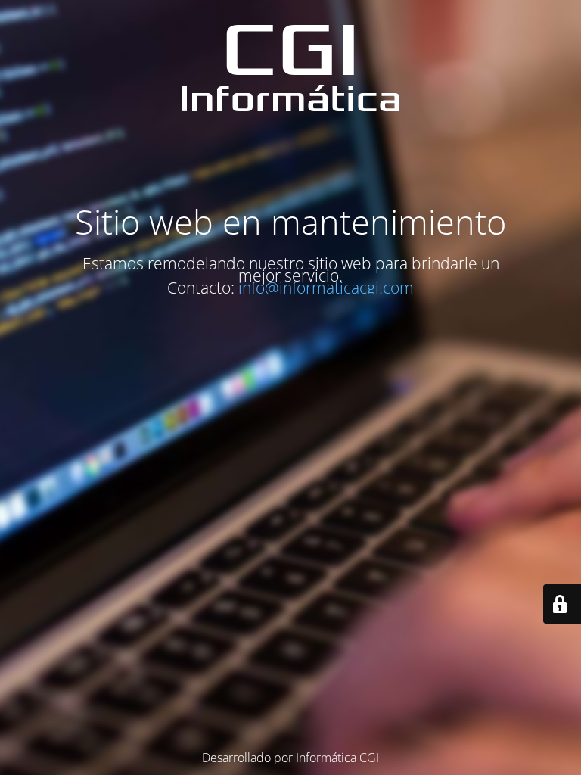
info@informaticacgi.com (326, 287)
